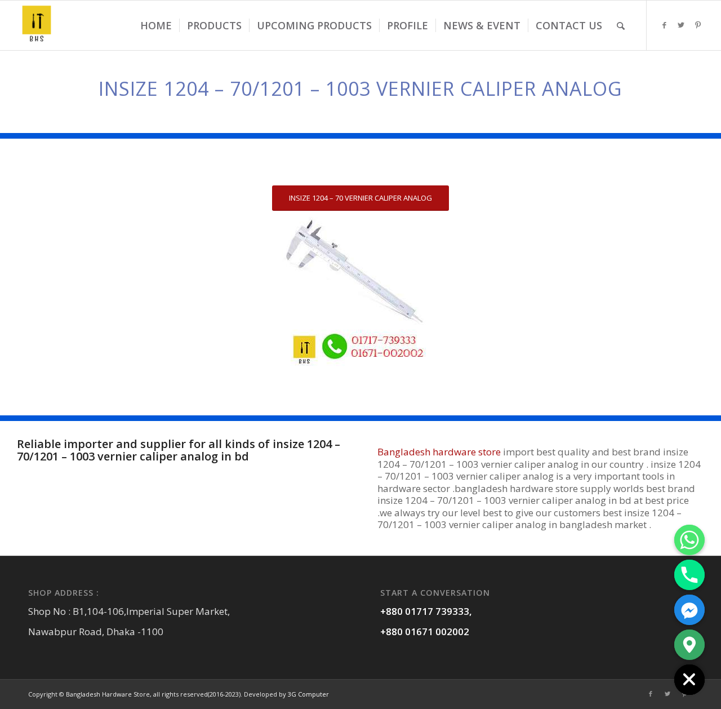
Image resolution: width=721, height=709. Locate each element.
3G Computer (308, 694)
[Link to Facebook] (664, 24)
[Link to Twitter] (681, 24)
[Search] (620, 25)
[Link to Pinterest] (697, 24)
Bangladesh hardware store (439, 451)
